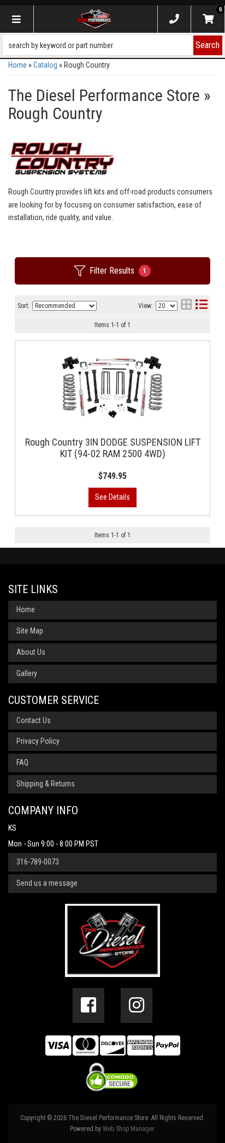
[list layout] (202, 305)
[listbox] (64, 306)
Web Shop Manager (128, 1129)
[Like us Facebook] (88, 1005)
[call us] (174, 19)
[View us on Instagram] (136, 1005)
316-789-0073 (37, 861)
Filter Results (118, 270)
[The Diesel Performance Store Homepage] (94, 19)
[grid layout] (186, 305)
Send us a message (47, 883)
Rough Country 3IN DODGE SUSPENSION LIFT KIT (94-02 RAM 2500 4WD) (112, 447)
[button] (112, 45)
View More (112, 497)
